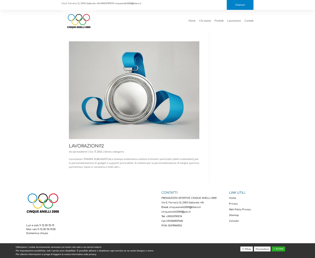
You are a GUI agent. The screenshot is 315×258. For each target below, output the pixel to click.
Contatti (248, 20)
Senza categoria (114, 152)
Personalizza (262, 249)
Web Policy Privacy (240, 209)
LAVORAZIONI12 (86, 146)
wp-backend (80, 152)
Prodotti (219, 20)
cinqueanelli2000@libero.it (127, 3)
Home (192, 20)
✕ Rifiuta (246, 249)
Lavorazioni (234, 20)
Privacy (233, 204)
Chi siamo (205, 20)
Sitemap (234, 215)
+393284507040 (174, 221)
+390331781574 (107, 3)
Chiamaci (240, 4)
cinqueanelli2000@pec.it (176, 212)
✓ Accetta (278, 248)
